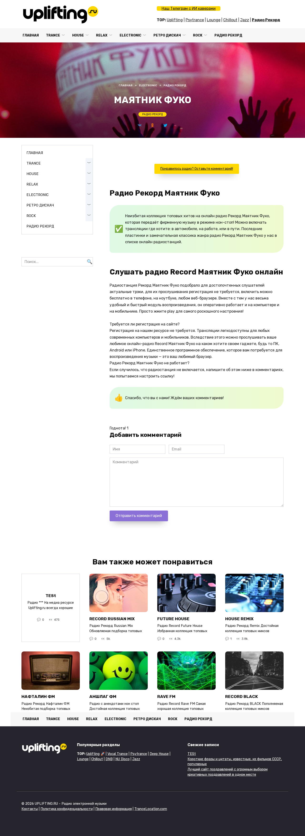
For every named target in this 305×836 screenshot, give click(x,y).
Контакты (29, 809)
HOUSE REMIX (239, 618)
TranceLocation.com (150, 809)
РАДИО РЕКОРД (228, 35)
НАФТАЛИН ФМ (38, 696)
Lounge (213, 20)
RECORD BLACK (241, 696)
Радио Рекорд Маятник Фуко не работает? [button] (149, 363)
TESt (51, 595)
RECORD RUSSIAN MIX (112, 618)
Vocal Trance (117, 754)
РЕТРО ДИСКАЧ (167, 35)
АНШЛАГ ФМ (102, 696)
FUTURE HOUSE (173, 618)
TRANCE (53, 35)
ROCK (197, 35)
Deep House (159, 754)
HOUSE (78, 35)
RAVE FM (166, 696)
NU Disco (122, 759)
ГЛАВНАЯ (31, 35)
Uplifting (175, 20)
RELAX (101, 35)
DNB (109, 759)
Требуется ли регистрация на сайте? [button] (145, 324)
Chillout (230, 20)
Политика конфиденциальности (67, 809)
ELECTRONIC (130, 35)
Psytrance (195, 20)
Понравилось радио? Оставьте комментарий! (196, 169)
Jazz (244, 20)
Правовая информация (113, 809)
